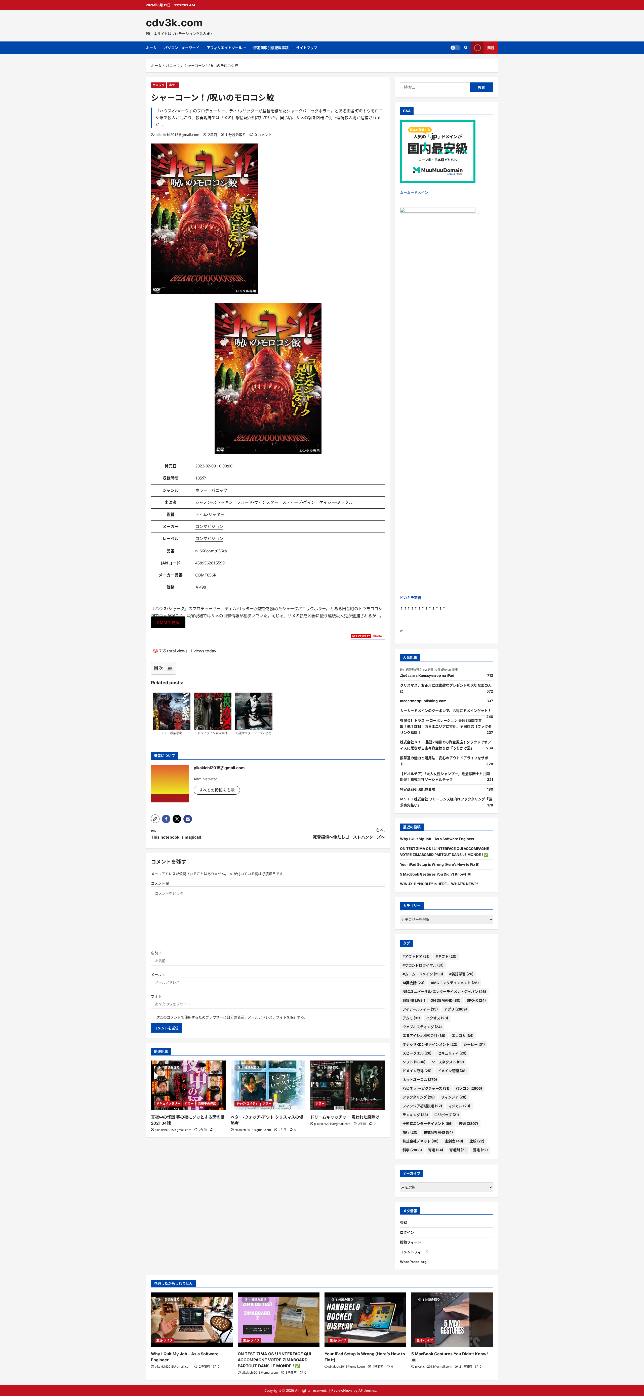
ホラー (173, 85)
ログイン (407, 1232)
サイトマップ (306, 47)
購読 (490, 47)
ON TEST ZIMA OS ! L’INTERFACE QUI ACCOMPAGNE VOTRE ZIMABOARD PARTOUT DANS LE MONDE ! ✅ (274, 1359)
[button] (155, 818)
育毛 (435, 1150)
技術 (468, 1123)
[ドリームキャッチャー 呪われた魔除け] (347, 1085)
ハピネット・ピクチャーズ (426, 1088)
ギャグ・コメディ (247, 1103)
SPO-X (476, 1000)
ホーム (151, 47)
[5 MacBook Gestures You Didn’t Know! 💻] (452, 1319)
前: (176, 834)
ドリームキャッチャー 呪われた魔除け (344, 1117)
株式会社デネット (420, 1141)
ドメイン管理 (452, 1071)
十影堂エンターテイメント (428, 1123)
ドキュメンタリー (168, 1103)
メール (158, 974)
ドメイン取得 (417, 1071)
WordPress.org (413, 1262)
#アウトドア (416, 956)
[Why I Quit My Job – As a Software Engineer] (192, 1319)
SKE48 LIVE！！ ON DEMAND (431, 1000)
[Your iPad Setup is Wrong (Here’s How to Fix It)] (365, 1319)
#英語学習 (461, 974)
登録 (403, 1222)
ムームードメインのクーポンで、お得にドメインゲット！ (445, 710)
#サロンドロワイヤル (423, 965)
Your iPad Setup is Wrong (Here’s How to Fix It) (439, 864)
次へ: (349, 834)
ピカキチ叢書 (410, 597)
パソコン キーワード (181, 47)
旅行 (410, 1132)
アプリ (455, 1009)
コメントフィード (414, 1252)
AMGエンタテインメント (455, 983)
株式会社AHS (438, 1132)
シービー (474, 1044)
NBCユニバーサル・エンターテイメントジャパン (444, 991)
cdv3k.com (174, 22)
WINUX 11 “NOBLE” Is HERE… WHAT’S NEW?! (439, 884)
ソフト (414, 1062)
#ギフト (446, 956)
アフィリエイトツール (224, 47)
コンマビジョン (209, 526)
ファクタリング (419, 1097)
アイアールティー (420, 1009)
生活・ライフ (164, 1340)
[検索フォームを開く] (465, 48)
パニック (158, 85)
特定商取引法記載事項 (271, 47)
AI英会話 (413, 983)
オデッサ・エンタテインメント (430, 1044)
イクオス (437, 1018)
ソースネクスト (448, 1062)
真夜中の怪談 (207, 1103)
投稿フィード (410, 1242)
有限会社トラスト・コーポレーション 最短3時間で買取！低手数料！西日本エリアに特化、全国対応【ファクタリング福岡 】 (445, 726)
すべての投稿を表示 (217, 790)
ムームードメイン (414, 192)
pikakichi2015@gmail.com (177, 134)
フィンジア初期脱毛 (422, 1106)
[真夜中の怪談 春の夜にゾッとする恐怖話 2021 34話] (188, 1085)
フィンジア (453, 1097)
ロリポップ (446, 1115)
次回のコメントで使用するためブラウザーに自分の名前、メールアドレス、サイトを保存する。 (232, 1017)
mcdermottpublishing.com (423, 701)
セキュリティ (452, 1053)
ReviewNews (341, 1390)
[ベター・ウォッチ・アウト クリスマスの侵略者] (268, 1085)
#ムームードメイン (423, 974)
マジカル (459, 1106)
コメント (160, 883)
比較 (476, 1141)
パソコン (469, 1088)
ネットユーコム (420, 1079)
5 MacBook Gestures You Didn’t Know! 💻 (435, 874)
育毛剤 (458, 1150)
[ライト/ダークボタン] (455, 47)
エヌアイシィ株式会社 (424, 1035)
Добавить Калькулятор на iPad (427, 675)
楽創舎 (454, 1141)
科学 (412, 1150)
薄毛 (480, 1150)
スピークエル (417, 1053)
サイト (156, 996)
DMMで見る (168, 622)
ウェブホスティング (422, 1027)
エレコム (462, 1035)
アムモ (411, 1018)
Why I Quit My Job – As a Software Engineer (437, 839)
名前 (156, 952)
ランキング (415, 1115)
